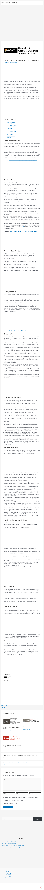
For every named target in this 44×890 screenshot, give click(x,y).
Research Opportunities (12, 125)
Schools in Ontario (9, 2)
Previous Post (4, 705)
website (22, 226)
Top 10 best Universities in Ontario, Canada (18, 330)
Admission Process (11, 136)
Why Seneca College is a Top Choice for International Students (13, 845)
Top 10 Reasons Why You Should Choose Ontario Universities (23, 160)
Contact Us (8, 873)
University (12, 62)
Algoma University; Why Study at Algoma (31, 727)
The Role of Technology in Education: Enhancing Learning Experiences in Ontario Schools (18, 847)
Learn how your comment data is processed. (28, 810)
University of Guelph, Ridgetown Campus (11, 728)
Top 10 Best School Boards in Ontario (9, 843)
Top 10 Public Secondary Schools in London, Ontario (11, 841)
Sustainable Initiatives (11, 131)
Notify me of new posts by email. (11, 803)
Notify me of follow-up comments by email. (13, 800)
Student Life (9, 128)
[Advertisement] (22, 16)
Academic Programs (11, 123)
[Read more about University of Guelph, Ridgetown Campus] (12, 721)
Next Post (4, 707)
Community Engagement (12, 129)
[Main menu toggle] (42, 2)
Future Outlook (10, 134)
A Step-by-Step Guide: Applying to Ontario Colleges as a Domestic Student (16, 848)
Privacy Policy (8, 876)
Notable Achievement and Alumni (14, 133)
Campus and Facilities (11, 122)
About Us (8, 871)
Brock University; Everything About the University (12, 746)
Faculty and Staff (10, 126)
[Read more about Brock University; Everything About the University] (12, 738)
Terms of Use (8, 877)
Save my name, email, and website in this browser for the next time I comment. (22, 797)
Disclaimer (8, 874)
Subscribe (37, 819)
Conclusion (9, 137)
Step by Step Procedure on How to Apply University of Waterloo (23, 231)
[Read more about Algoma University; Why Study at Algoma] (32, 721)
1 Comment (6, 62)
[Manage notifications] (41, 887)
